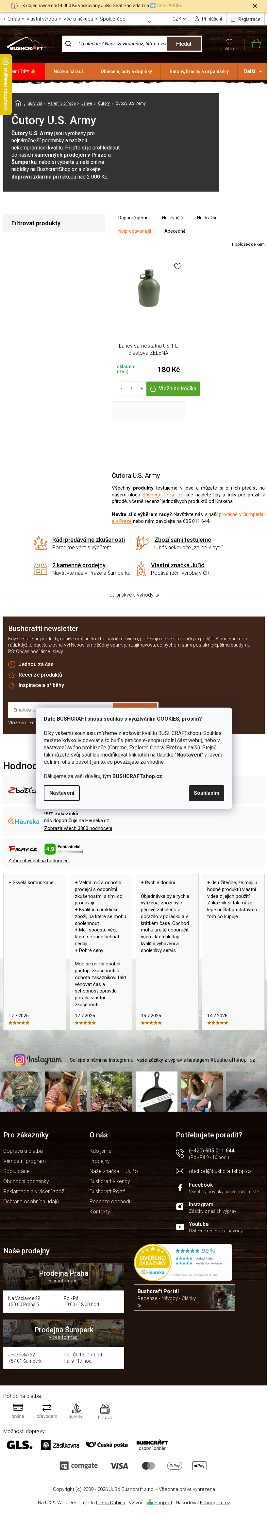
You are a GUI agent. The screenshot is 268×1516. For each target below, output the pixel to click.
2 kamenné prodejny (79, 565)
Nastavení (61, 793)
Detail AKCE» (169, 5)
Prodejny (100, 1161)
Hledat (184, 44)
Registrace (249, 19)
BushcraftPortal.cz (162, 495)
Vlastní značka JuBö (178, 565)
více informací (63, 1280)
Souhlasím (206, 793)
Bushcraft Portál (108, 1191)
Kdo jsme (100, 1151)
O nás (14, 19)
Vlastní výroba (41, 19)
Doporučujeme (133, 217)
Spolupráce (113, 19)
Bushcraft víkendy (110, 1181)
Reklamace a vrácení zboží (34, 1191)
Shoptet (163, 1503)
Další (249, 71)
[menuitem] (22, 71)
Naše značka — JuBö (114, 1171)
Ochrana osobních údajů (31, 1201)
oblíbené (229, 48)
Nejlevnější (173, 217)
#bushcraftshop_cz (232, 1060)
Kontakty (100, 1212)
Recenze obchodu (111, 1201)
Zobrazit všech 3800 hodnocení (78, 828)
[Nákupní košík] (252, 44)
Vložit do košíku (177, 388)
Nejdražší (206, 217)
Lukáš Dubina (110, 1503)
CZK (177, 19)
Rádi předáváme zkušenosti (88, 539)
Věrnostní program (24, 1161)
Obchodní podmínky (26, 1181)
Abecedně (174, 231)
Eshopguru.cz (215, 1503)
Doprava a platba (23, 1151)
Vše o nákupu (78, 19)
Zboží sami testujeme (182, 539)
